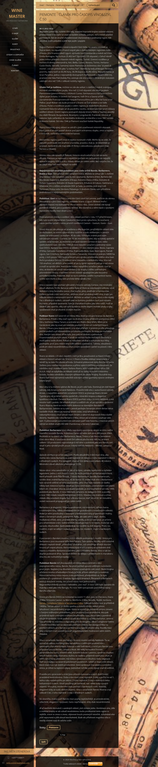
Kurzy (15, 44)
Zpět (43, 741)
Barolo (43, 603)
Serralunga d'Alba (74, 603)
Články (15, 65)
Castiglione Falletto (55, 603)
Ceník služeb (15, 60)
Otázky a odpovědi (15, 55)
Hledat (113, 5)
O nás (15, 28)
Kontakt (15, 70)
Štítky (42, 727)
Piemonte (53, 727)
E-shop (15, 33)
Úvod (42, 5)
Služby (15, 39)
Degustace (15, 49)
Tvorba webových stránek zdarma (75, 764)
